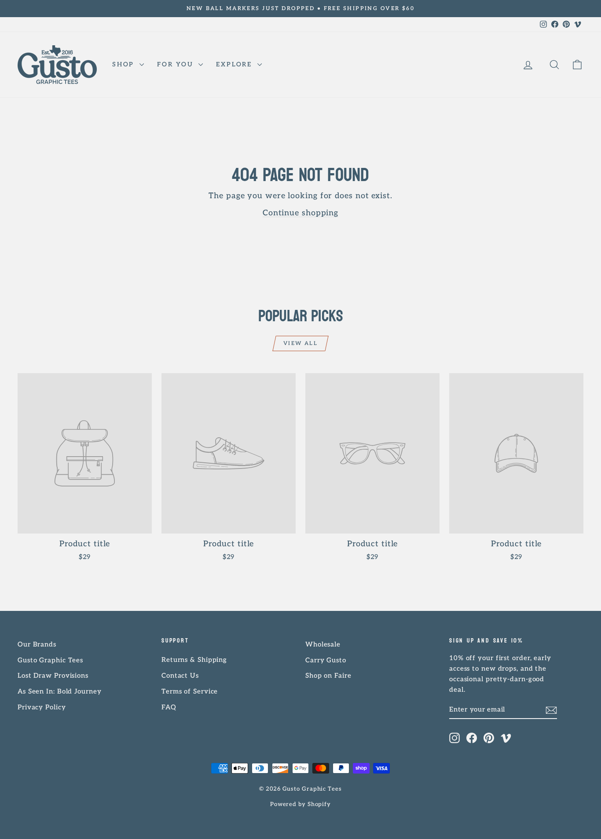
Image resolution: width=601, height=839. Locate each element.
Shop (124, 64)
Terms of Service (189, 691)
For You (176, 64)
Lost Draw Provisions (53, 675)
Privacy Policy (42, 707)
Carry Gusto (325, 660)
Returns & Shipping (194, 660)
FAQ (168, 707)
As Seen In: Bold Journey (60, 691)
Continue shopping (300, 213)
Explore (235, 64)
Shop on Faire (328, 675)
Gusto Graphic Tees (50, 660)
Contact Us (180, 675)
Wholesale (323, 644)
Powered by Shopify (300, 804)
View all (300, 343)
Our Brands (37, 644)
